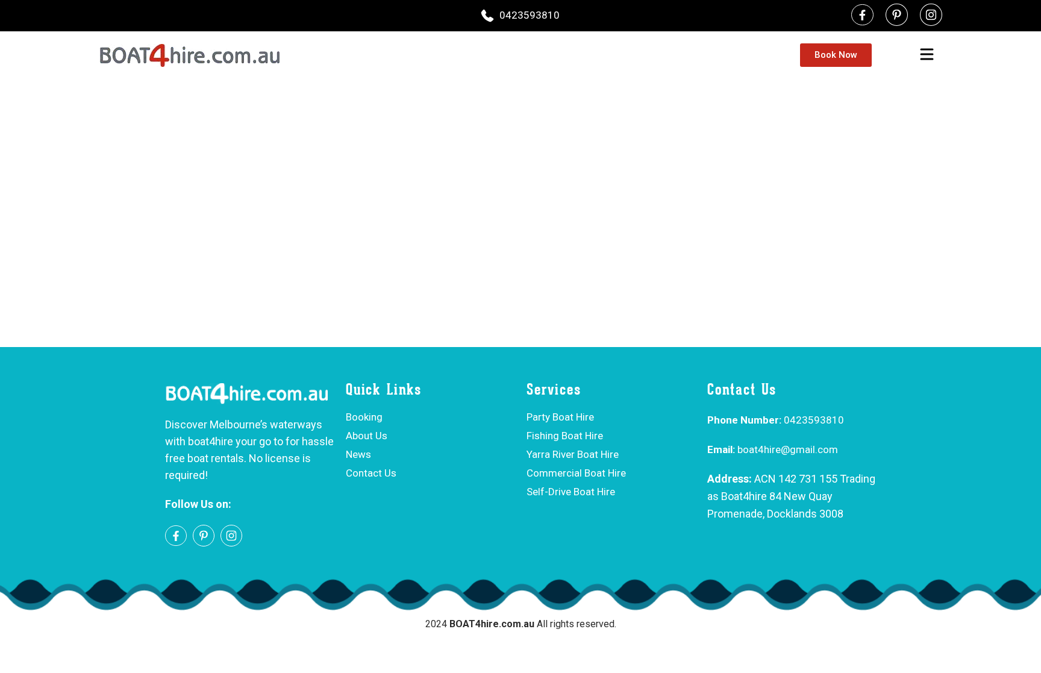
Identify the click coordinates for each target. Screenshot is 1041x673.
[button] (926, 55)
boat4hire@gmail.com (772, 449)
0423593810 (529, 15)
